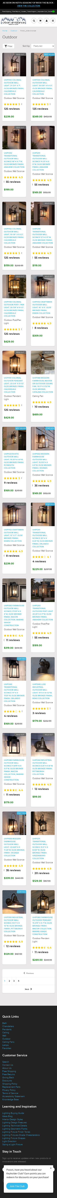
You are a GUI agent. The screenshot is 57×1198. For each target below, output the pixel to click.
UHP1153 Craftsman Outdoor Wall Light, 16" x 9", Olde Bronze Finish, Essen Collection (42, 307)
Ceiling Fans (8, 1042)
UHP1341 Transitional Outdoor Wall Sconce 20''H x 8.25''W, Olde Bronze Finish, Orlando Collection (42, 538)
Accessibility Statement (13, 1096)
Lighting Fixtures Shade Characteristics (21, 1135)
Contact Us (7, 1065)
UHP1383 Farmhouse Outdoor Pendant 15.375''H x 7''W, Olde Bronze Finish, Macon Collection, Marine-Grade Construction (42, 926)
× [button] (51, 1168)
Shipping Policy (9, 1083)
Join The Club (17, 1186)
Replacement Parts (11, 1087)
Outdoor (13, 31)
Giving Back (8, 1077)
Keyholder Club (42, 11)
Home (4, 31)
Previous (30, 973)
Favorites (6, 1048)
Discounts (7, 1080)
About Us (6, 1068)
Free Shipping (6, 11)
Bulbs (50, 11)
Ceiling (5, 1032)
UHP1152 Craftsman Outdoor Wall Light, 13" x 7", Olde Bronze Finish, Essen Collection (14, 535)
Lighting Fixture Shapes (13, 1138)
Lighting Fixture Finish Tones (16, 1132)
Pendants (6, 1029)
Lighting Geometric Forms (14, 1128)
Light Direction (9, 1141)
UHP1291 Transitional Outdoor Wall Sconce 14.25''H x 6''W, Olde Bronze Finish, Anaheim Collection (41, 161)
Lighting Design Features (14, 1122)
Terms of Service (10, 1093)
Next (27, 989)
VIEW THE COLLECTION (28, 6)
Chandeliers (8, 1026)
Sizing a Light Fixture (12, 1144)
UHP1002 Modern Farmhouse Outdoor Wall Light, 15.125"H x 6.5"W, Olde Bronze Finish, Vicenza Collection (41, 462)
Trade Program (31, 11)
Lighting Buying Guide (13, 1113)
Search (5, 1062)
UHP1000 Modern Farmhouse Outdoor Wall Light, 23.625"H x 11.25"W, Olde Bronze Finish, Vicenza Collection (14, 847)
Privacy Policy (9, 1090)
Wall (4, 1035)
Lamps (5, 1045)
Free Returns (16, 11)
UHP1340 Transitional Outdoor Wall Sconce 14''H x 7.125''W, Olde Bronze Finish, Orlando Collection (14, 692)
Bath (4, 1023)
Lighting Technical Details (14, 1125)
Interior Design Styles (12, 1119)
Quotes (23, 11)
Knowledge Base (10, 1099)
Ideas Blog (7, 1116)
